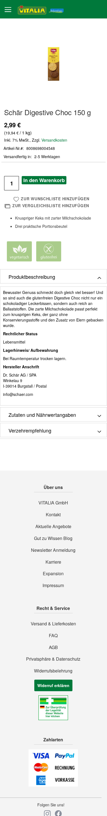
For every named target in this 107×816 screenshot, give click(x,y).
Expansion (53, 574)
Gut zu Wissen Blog (53, 538)
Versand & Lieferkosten (53, 624)
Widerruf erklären (53, 685)
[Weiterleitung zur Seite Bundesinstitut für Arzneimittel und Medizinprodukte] (53, 718)
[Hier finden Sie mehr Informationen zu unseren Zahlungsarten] (53, 785)
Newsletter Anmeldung (53, 550)
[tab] (53, 276)
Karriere (53, 562)
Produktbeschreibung (32, 276)
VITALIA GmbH (53, 503)
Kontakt (53, 515)
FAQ (53, 636)
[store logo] (41, 9)
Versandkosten (54, 140)
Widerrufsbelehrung (53, 671)
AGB (53, 647)
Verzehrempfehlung (30, 430)
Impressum (53, 585)
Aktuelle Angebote (53, 526)
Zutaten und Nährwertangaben (42, 414)
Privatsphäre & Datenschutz (53, 659)
